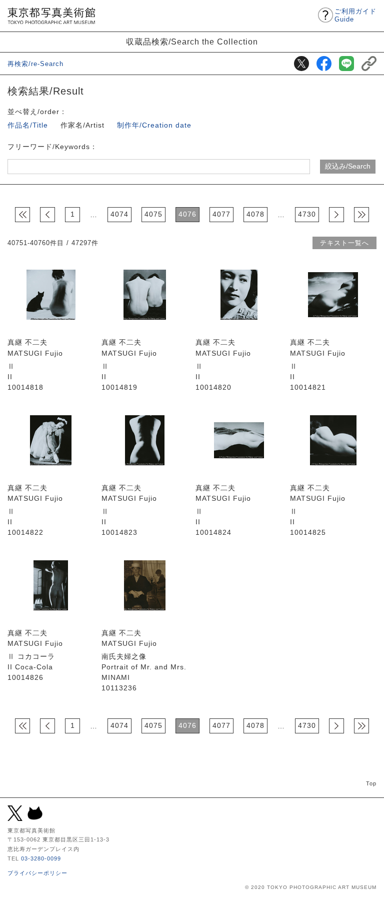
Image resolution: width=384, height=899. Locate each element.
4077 (221, 214)
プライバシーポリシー (38, 873)
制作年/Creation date (154, 125)
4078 (255, 214)
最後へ (361, 214)
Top (371, 783)
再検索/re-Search (36, 64)
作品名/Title (28, 125)
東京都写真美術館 (51, 16)
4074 (119, 214)
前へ (47, 214)
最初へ (22, 214)
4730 (307, 214)
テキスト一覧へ (344, 243)
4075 (153, 214)
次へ (336, 214)
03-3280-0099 (41, 858)
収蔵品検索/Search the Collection (192, 41)
